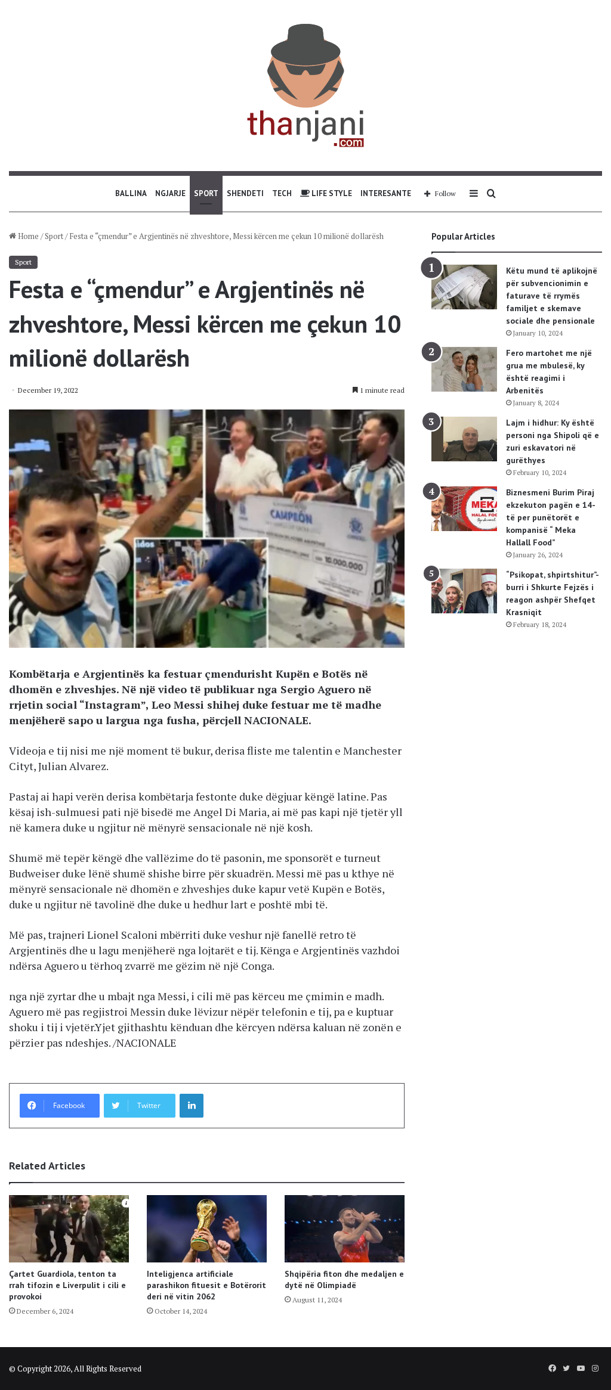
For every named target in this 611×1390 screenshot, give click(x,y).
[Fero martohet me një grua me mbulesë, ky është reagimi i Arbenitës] (464, 369)
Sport (206, 193)
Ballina (131, 193)
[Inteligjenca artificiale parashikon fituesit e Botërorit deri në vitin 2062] (207, 1228)
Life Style (331, 193)
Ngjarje (170, 193)
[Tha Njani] (305, 85)
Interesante (385, 193)
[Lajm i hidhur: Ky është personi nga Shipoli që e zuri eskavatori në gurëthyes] (464, 439)
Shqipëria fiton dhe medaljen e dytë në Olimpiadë (344, 1279)
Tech (282, 193)
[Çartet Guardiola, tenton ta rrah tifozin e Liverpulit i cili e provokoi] (69, 1228)
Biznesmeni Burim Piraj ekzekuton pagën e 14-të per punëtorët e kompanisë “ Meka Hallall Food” (550, 517)
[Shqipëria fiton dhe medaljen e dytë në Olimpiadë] (345, 1228)
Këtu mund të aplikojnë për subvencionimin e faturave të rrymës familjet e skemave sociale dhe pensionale (551, 295)
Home (27, 236)
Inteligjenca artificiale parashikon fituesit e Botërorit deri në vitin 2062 (206, 1285)
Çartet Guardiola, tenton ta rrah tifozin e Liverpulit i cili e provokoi (67, 1285)
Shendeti (245, 193)
